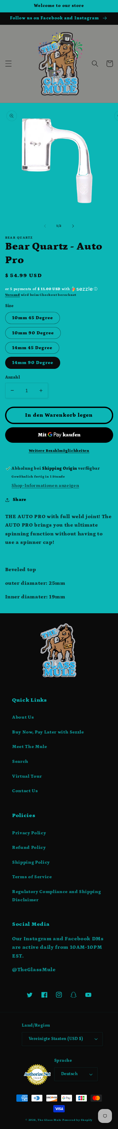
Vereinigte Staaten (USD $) (56, 1038)
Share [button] (19, 499)
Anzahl (12, 377)
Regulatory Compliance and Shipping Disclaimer (56, 895)
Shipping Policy (31, 862)
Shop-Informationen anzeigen (45, 485)
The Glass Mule (49, 1119)
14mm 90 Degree (32, 362)
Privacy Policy (29, 833)
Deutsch (69, 1073)
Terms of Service (32, 876)
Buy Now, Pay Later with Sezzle (48, 732)
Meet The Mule (29, 746)
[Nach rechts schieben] (73, 226)
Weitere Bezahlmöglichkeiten (59, 451)
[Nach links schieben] (45, 226)
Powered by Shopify (77, 1119)
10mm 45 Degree (32, 317)
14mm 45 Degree (32, 347)
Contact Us (25, 790)
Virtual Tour (27, 776)
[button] (8, 63)
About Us (23, 717)
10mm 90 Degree (33, 333)
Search (20, 761)
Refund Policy (29, 847)
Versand (12, 295)
